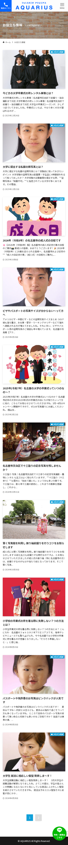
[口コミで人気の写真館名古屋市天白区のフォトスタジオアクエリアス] (34, 6)
